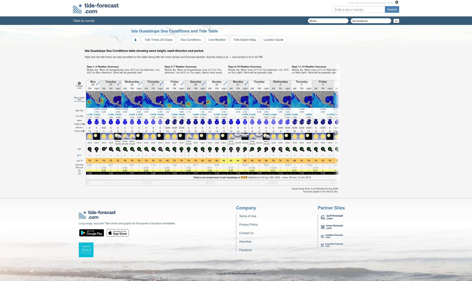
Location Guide (274, 39)
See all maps (79, 101)
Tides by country (84, 20)
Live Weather (217, 39)
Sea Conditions (191, 39)
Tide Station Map (245, 39)
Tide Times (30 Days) (159, 39)
